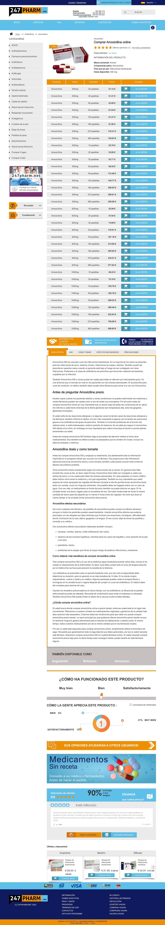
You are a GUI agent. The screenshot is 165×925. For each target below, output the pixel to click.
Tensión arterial (19, 90)
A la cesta (141, 89)
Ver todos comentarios (141, 48)
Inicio (17, 22)
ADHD (15, 45)
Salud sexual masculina (23, 107)
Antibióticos (17, 62)
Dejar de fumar (18, 130)
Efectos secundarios (108, 352)
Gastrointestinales (20, 96)
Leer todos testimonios (123, 835)
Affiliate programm (72, 914)
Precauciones (131, 352)
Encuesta (28, 205)
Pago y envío (68, 901)
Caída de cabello (19, 101)
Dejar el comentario (88, 835)
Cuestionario (28, 215)
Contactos (104, 22)
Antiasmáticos (18, 85)
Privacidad (67, 904)
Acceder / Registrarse (77, 3)
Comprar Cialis (18, 158)
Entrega (80, 22)
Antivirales (16, 79)
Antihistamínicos (19, 51)
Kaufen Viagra (117, 914)
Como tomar (84, 352)
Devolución (115, 901)
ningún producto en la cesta (116, 3)
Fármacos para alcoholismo (24, 56)
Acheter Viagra (117, 904)
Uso (71, 352)
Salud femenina (19, 141)
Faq (59, 22)
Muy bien (66, 688)
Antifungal (16, 73)
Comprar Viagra (19, 152)
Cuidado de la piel (20, 124)
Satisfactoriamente (137, 688)
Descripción (57, 352)
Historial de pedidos (120, 898)
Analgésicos (17, 118)
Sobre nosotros (141, 22)
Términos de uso (70, 908)
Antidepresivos (18, 68)
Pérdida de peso (19, 135)
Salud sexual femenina (22, 147)
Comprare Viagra (118, 911)
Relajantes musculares (22, 113)
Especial (38, 22)
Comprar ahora (68, 878)
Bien (101, 688)
